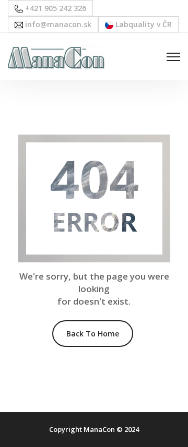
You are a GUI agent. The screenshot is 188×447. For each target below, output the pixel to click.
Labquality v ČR (142, 24)
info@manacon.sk (57, 24)
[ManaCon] (56, 57)
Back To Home (92, 334)
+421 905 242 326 (54, 8)
